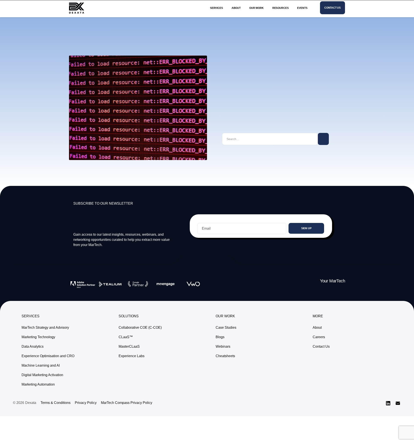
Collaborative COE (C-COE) (140, 327)
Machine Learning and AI (41, 365)
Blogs (220, 337)
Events (302, 7)
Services (216, 7)
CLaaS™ (126, 337)
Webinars (223, 346)
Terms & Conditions (56, 403)
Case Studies (226, 327)
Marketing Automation (38, 384)
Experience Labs (131, 356)
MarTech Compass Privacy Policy (126, 403)
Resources (280, 7)
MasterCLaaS (129, 346)
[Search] (323, 139)
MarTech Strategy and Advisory (45, 327)
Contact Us (321, 346)
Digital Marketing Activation (42, 375)
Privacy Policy (86, 403)
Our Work (256, 7)
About (236, 7)
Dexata (30, 403)
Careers (319, 337)
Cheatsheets (225, 356)
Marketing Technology (38, 337)
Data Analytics (33, 346)
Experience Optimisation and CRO (48, 356)
